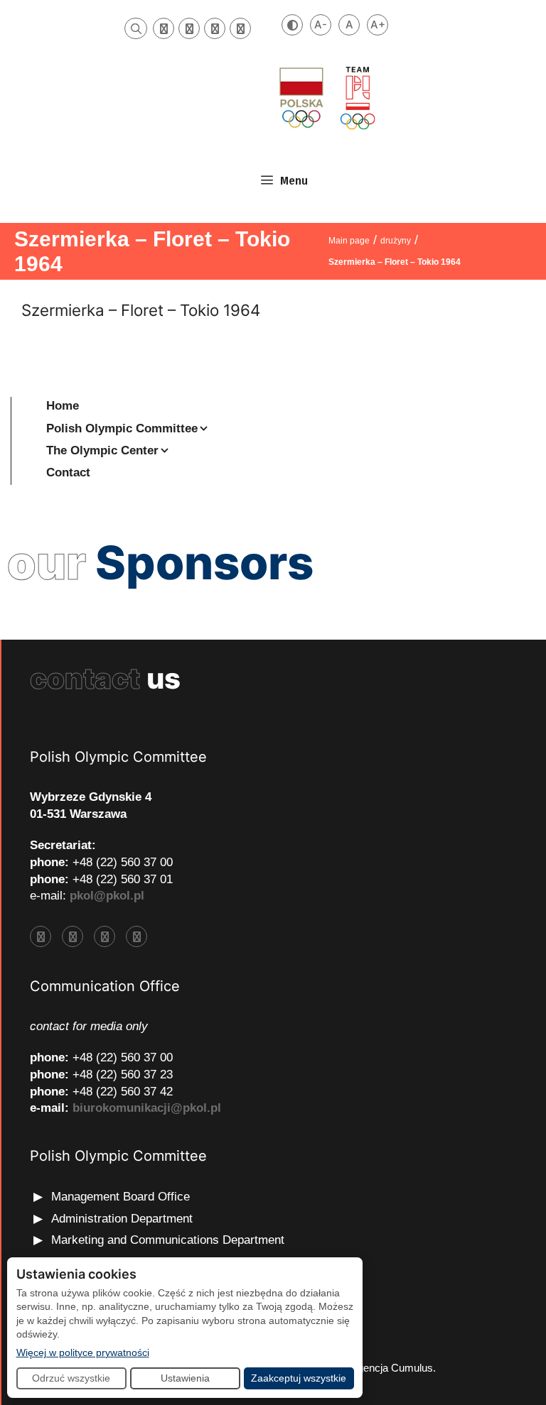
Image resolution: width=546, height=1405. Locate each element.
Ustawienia (185, 1378)
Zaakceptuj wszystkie (298, 1378)
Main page (349, 241)
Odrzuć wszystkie (71, 1378)
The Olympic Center (102, 450)
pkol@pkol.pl (107, 895)
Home (62, 405)
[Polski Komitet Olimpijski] (325, 97)
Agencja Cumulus (391, 1368)
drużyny (395, 241)
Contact (68, 472)
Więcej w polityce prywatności (82, 1352)
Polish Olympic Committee (122, 428)
